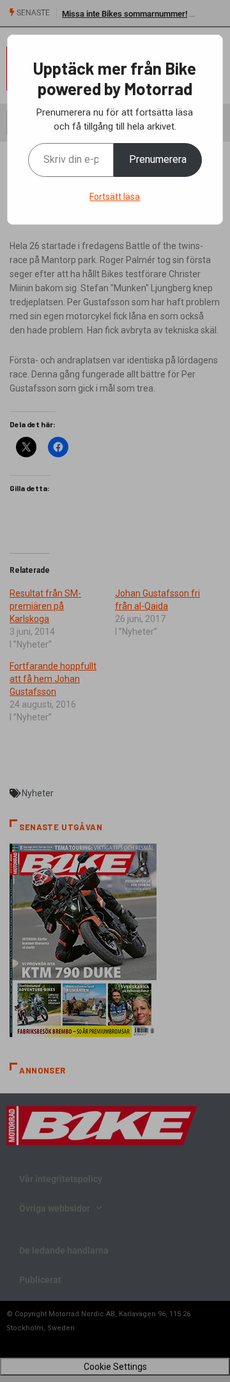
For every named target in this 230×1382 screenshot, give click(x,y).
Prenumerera (158, 159)
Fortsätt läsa (114, 197)
